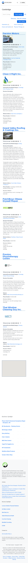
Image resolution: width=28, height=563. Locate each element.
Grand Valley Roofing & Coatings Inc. (14, 129)
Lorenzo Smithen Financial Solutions (10, 505)
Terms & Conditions (7, 556)
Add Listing (21, 21)
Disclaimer (5, 558)
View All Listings (21, 18)
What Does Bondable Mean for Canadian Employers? (13, 494)
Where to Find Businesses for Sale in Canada (11, 492)
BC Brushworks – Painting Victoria (11, 426)
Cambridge (6, 10)
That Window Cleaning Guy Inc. (12, 308)
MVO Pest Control (6, 440)
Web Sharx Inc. (5, 512)
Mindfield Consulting (6, 522)
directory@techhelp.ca (7, 533)
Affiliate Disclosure (12, 558)
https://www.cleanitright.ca (16, 113)
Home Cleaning (17, 24)
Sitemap (14, 559)
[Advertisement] (14, 396)
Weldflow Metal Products (8, 451)
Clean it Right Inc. (12, 74)
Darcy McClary (6, 433)
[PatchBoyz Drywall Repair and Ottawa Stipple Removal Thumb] (8, 212)
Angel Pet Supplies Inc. (8, 444)
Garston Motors (11, 33)
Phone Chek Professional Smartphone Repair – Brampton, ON (13, 421)
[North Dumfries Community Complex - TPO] (8, 139)
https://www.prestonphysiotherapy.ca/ (15, 294)
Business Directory (21, 558)
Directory (13, 18)
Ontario (11, 89)
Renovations (12, 218)
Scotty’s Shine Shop (7, 454)
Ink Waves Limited (6, 509)
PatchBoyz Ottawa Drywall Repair (12, 200)
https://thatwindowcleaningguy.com (14, 344)
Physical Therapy (18, 27)
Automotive (4, 24)
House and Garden (6, 27)
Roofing (20, 143)
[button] (17, 2)
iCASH (3, 525)
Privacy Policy (15, 556)
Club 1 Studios (6, 437)
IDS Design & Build (7, 429)
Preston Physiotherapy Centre (10, 256)
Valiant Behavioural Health (8, 515)
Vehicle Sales (21, 46)
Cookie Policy (22, 556)
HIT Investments (6, 447)
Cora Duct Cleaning (6, 519)
